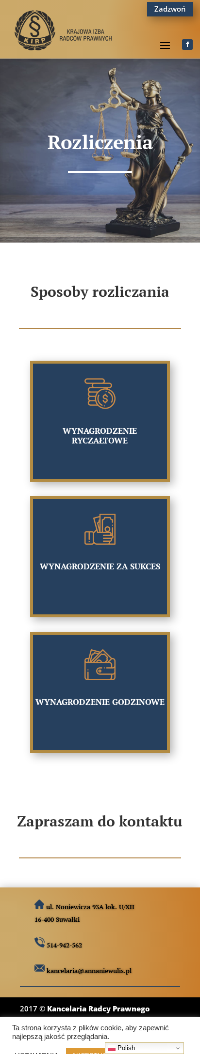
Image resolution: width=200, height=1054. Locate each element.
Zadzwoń (170, 9)
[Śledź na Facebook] (187, 44)
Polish (125, 1048)
